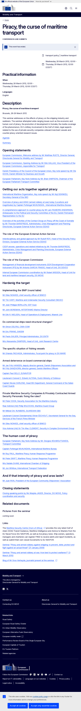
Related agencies (9, 653)
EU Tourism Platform (10, 649)
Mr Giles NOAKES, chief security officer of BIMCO (24, 295)
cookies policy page (40, 696)
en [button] (66, 8)
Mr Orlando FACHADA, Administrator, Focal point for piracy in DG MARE (34, 353)
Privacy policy (64, 679)
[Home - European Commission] (9, 7)
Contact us (58, 674)
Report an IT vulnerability (12, 679)
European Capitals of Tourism (14, 645)
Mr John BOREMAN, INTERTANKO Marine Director (25, 310)
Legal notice (7, 683)
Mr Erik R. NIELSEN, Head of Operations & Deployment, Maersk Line (32, 314)
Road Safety (7, 619)
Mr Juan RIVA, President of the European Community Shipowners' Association (37, 481)
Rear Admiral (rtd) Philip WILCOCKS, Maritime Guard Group (28, 406)
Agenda (6, 138)
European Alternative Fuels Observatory (18, 632)
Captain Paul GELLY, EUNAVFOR (17, 373)
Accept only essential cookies (44, 706)
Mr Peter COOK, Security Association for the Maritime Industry (30, 401)
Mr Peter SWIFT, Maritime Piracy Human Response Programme (30, 458)
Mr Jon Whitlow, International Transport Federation (25, 468)
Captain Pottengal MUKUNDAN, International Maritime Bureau (30, 449)
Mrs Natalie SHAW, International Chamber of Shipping (26, 463)
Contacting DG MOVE (11, 604)
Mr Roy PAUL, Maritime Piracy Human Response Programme (29, 453)
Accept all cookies (18, 706)
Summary (7, 143)
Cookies (52, 679)
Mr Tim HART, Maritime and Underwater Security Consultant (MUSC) (33, 300)
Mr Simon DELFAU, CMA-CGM (16, 327)
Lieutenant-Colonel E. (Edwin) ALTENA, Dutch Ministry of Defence (31, 378)
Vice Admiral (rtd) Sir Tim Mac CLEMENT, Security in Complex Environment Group (38, 428)
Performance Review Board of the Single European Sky (24, 641)
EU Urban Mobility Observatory (14, 628)
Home (7, 20)
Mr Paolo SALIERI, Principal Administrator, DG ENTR (25, 336)
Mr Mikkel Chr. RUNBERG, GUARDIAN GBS (22, 411)
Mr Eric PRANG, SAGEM (13, 331)
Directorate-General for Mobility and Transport (59, 604)
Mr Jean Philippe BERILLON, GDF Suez (20, 305)
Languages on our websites (35, 679)
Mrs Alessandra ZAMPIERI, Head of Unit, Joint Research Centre (30, 341)
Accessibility (20, 683)
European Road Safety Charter (14, 624)
